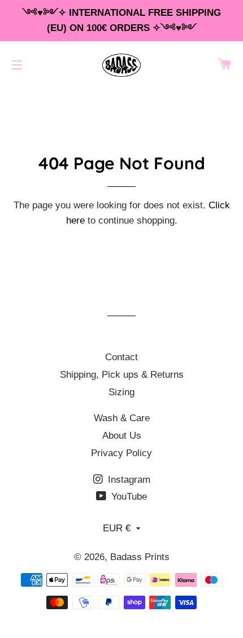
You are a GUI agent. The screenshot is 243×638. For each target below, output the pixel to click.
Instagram (127, 479)
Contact (121, 357)
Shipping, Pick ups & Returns (122, 374)
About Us (121, 435)
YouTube (128, 496)
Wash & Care (122, 418)
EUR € (117, 528)
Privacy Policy (121, 453)
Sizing (121, 392)
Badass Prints (140, 557)
